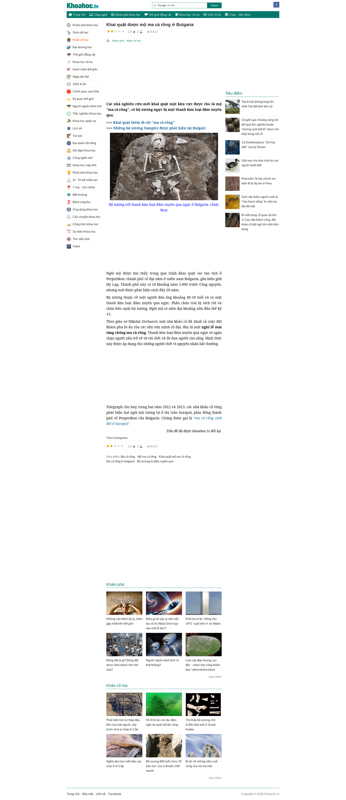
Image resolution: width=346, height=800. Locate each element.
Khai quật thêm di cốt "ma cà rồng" (144, 122)
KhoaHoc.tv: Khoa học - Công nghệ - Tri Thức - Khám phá (86, 5)
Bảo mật (87, 794)
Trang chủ (79, 14)
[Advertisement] (164, 72)
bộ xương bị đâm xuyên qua (155, 461)
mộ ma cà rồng (146, 456)
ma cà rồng (128, 456)
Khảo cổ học (134, 40)
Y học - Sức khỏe (239, 14)
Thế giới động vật (159, 14)
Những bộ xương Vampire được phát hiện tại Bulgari (159, 128)
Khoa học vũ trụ (189, 14)
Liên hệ (100, 794)
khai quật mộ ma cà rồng (175, 456)
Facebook (114, 794)
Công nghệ (100, 14)
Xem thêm (215, 676)
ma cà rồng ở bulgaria (120, 461)
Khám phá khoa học (128, 14)
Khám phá (118, 40)
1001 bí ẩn (214, 14)
